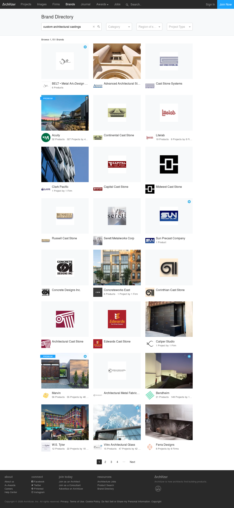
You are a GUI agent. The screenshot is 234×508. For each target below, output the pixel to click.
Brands (70, 4)
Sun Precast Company (170, 238)
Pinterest (38, 488)
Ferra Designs (165, 444)
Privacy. (65, 501)
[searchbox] (109, 26)
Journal (85, 4)
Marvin (56, 393)
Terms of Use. (77, 501)
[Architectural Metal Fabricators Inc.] (117, 371)
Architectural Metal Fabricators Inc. (122, 393)
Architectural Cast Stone (67, 341)
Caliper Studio (165, 341)
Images (42, 4)
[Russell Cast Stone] (65, 216)
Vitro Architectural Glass (119, 444)
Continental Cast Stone (119, 135)
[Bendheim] (169, 371)
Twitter (37, 485)
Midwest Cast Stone (169, 186)
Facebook (38, 481)
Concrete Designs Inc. (66, 290)
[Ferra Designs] (169, 422)
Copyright (156, 501)
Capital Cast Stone (116, 186)
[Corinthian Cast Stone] (169, 267)
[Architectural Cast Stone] (65, 319)
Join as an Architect (69, 481)
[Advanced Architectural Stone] (117, 61)
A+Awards (10, 485)
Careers (9, 488)
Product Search (105, 485)
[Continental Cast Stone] (117, 113)
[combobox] (119, 27)
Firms (56, 4)
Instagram (39, 492)
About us (9, 481)
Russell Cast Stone (64, 238)
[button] (94, 27)
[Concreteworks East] (117, 267)
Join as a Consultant (70, 485)
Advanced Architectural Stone (122, 83)
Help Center (11, 492)
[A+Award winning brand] (85, 47)
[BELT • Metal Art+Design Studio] (65, 61)
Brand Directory (105, 488)
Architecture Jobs (106, 481)
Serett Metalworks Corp (119, 238)
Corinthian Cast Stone (170, 290)
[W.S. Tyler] (65, 422)
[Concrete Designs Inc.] (65, 267)
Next (132, 462)
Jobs (117, 4)
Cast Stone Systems (169, 83)
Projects (26, 4)
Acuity (56, 135)
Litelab (160, 135)
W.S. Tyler (58, 444)
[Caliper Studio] (169, 319)
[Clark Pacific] (65, 164)
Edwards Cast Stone (117, 341)
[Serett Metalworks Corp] (117, 216)
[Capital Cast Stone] (117, 164)
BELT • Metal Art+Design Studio (70, 83)
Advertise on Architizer (71, 488)
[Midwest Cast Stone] (169, 164)
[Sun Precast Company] (169, 216)
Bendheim (162, 393)
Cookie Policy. (93, 501)
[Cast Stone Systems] (169, 61)
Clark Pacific (60, 186)
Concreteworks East (117, 290)
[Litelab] (169, 113)
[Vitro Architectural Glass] (117, 422)
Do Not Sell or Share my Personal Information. (126, 501)
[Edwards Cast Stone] (117, 319)
